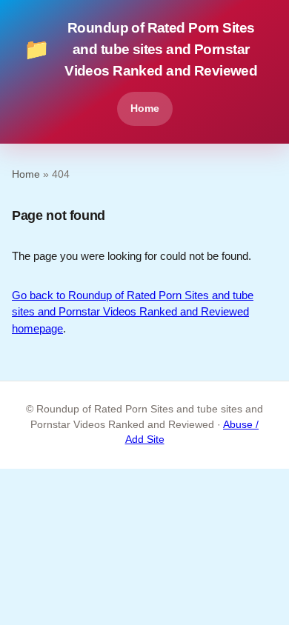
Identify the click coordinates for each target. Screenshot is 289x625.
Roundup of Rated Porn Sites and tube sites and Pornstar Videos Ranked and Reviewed (140, 49)
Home (144, 108)
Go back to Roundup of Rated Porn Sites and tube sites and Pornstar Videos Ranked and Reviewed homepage (132, 312)
